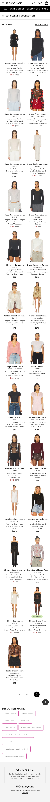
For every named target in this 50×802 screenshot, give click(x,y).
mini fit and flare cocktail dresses (18, 735)
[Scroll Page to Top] (45, 702)
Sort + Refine (41, 24)
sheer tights (9, 721)
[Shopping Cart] (46, 3)
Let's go (25, 793)
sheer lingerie (10, 714)
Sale (45, 9)
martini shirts (10, 742)
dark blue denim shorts (14, 756)
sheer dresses (27, 714)
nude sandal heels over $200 (16, 749)
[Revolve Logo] (14, 4)
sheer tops (25, 721)
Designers (33, 9)
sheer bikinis (10, 728)
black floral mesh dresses (31, 728)
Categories (17, 9)
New (4, 9)
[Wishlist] (40, 3)
